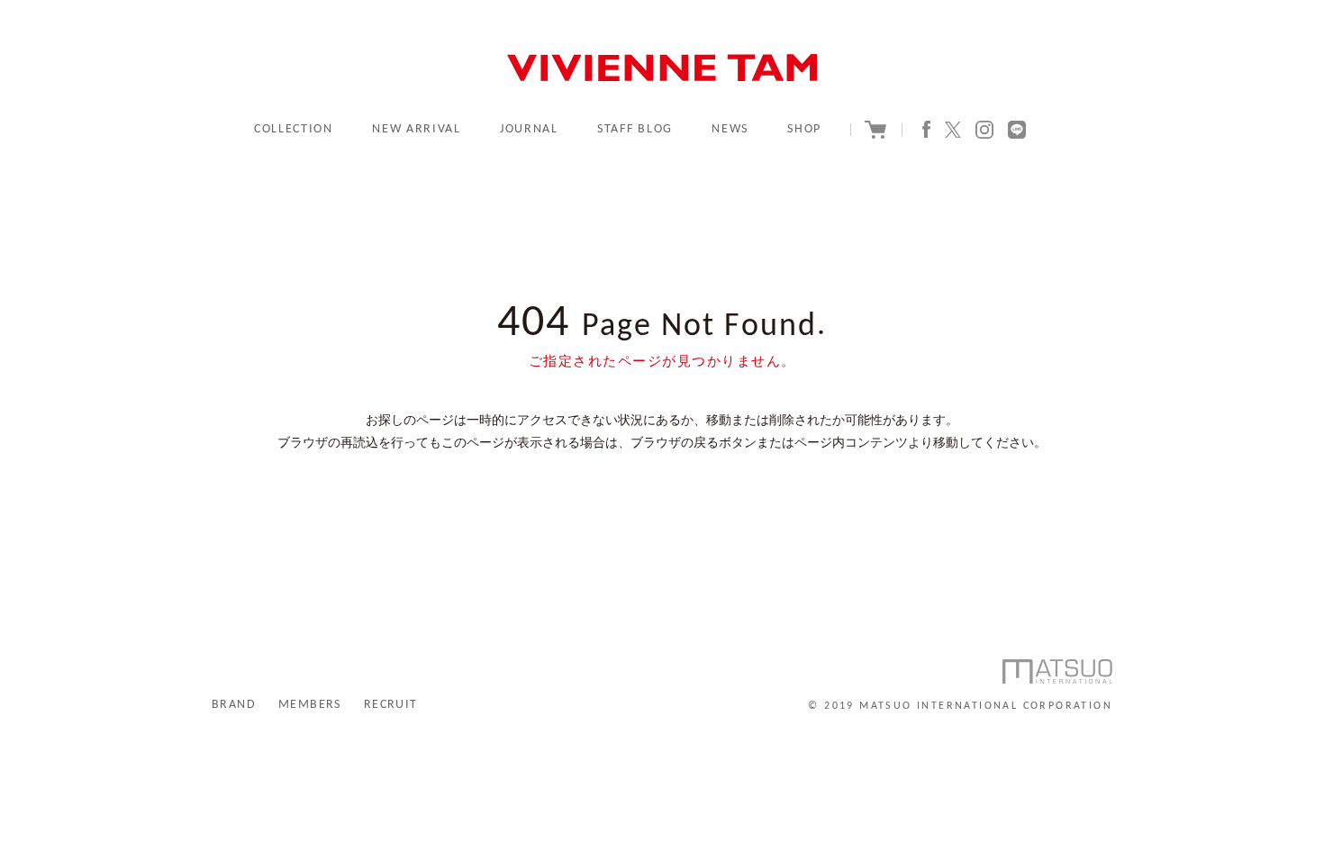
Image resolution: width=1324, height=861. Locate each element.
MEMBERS (309, 704)
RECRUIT (391, 704)
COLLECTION (293, 129)
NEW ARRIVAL (416, 129)
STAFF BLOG (635, 129)
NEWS (730, 129)
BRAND (234, 704)
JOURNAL (529, 129)
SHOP (804, 129)
